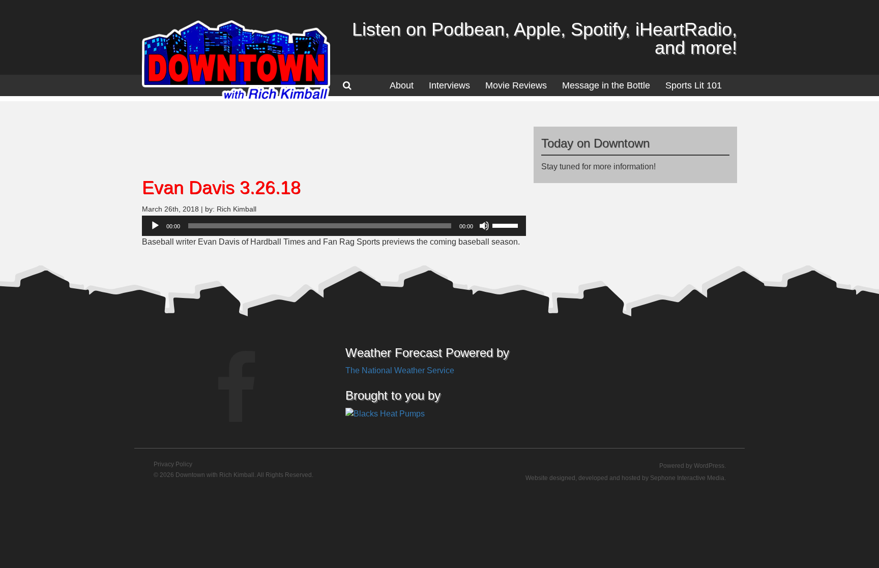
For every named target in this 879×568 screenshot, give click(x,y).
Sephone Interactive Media (687, 478)
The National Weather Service (399, 370)
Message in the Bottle (606, 85)
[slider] (506, 225)
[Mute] (484, 226)
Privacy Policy (173, 464)
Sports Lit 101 (693, 85)
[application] (334, 226)
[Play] (155, 226)
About (402, 85)
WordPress (709, 465)
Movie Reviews (516, 85)
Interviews (449, 85)
